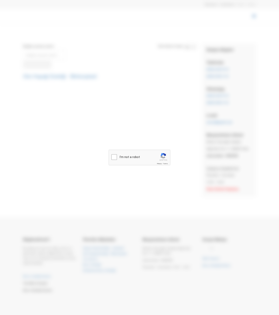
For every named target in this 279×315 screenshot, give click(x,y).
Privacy (159, 164)
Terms (165, 164)
